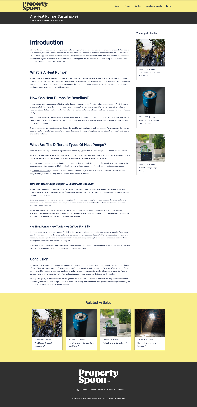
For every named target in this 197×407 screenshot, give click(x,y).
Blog (104, 398)
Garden (138, 6)
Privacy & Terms (120, 398)
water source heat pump (41, 171)
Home (111, 398)
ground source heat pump (42, 163)
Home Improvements (153, 6)
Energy (117, 6)
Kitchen (169, 6)
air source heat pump (41, 155)
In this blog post (76, 58)
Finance (128, 6)
